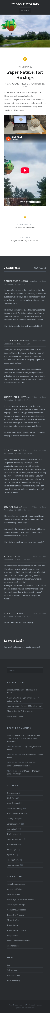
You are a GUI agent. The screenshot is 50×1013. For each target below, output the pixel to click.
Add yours (40, 268)
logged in (19, 647)
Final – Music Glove (15, 716)
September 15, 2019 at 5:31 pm (17, 344)
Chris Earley (12, 798)
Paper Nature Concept (16, 930)
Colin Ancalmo (13, 803)
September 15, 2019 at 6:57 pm (17, 400)
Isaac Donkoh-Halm (15, 813)
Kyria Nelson (12, 834)
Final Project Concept (16, 905)
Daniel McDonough (15, 808)
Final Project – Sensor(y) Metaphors (22, 899)
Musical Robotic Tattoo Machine (20, 711)
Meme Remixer (13, 920)
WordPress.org (13, 980)
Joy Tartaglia (12, 829)
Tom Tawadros (13, 865)
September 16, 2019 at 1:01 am (17, 510)
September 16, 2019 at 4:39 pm (17, 616)
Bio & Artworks (13, 894)
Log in (9, 965)
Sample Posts (12, 935)
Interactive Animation (16, 915)
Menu (26, 10)
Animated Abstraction (16, 884)
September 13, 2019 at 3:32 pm (17, 284)
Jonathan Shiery (13, 824)
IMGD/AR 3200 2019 (25, 4)
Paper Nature (25, 67)
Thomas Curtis (13, 860)
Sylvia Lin (10, 855)
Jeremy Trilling (20, 84)
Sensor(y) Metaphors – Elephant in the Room (22, 691)
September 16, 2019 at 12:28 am (18, 453)
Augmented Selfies (15, 889)
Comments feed (13, 975)
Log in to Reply (40, 281)
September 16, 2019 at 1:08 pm (17, 559)
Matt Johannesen (14, 839)
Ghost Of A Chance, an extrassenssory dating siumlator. (23, 699)
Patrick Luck (12, 844)
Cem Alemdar (12, 793)
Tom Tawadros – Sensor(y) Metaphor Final (24, 706)
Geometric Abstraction (16, 910)
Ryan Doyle (11, 849)
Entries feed (12, 970)
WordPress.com (28, 1008)
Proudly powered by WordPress (21, 1005)
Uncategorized (13, 946)
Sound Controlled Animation (19, 941)
